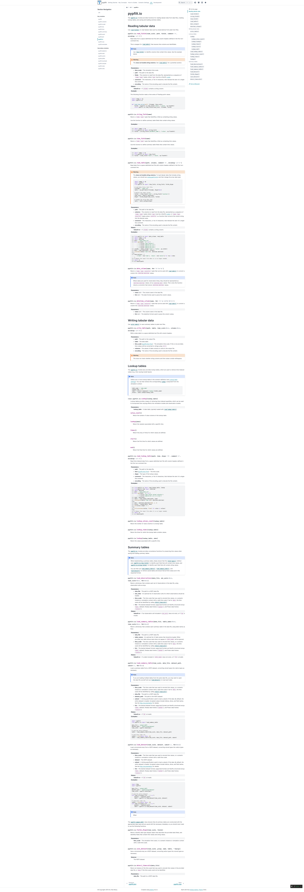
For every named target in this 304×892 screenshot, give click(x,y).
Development (158, 2)
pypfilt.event (101, 34)
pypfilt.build (101, 53)
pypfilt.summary (102, 31)
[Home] (127, 7)
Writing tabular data (194, 29)
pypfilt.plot (101, 36)
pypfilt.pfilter (101, 58)
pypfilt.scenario (102, 21)
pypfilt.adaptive (102, 51)
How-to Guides (132, 2)
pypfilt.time (101, 29)
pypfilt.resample (102, 61)
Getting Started (112, 2)
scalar (168, 77)
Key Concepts (123, 2)
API (151, 2)
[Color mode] (195, 2)
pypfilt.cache (101, 56)
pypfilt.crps (101, 41)
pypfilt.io (100, 39)
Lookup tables (192, 34)
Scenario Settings (143, 2)
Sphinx (152, 889)
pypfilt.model (101, 24)
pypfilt (100, 19)
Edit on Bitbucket (195, 84)
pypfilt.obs (101, 26)
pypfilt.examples (102, 44)
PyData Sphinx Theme (196, 889)
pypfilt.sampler (102, 63)
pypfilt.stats (101, 68)
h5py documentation (146, 703)
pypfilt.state (101, 66)
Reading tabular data (194, 11)
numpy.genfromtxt (152, 177)
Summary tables (193, 61)
